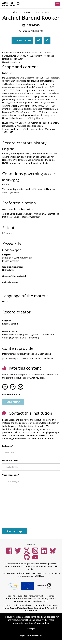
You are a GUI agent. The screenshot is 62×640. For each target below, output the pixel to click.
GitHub (39, 576)
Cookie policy (41, 623)
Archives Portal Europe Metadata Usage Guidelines (30, 606)
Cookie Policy (40, 605)
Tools (27, 566)
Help (56, 566)
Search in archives (25, 12)
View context (24, 40)
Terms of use (24, 605)
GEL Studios (31, 610)
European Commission (25, 601)
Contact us (10, 605)
